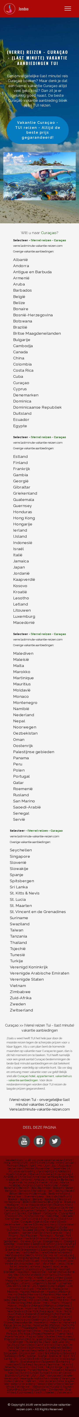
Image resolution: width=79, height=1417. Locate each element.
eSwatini (14, 1232)
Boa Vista (51, 1196)
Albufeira (46, 1174)
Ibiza (60, 1258)
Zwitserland (21, 1010)
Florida (59, 1235)
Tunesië (17, 954)
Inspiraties (26, 1263)
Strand (13, 1361)
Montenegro (25, 702)
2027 (33, 1162)
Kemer (52, 1272)
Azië (55, 1185)
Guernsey (22, 505)
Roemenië (23, 788)
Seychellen (21, 850)
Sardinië (21, 1347)
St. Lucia (18, 899)
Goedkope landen (43, 1244)
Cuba (18, 376)
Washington (55, 1384)
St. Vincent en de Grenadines (38, 911)
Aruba (19, 284)
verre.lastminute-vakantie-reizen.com (38, 245)
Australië (14, 1185)
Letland (20, 604)
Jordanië (21, 573)
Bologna (25, 1199)
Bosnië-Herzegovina (33, 315)
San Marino (24, 801)
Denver (27, 1224)
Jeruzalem (16, 1269)
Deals (62, 1221)
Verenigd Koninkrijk (29, 967)
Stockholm (34, 1358)
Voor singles (66, 1381)
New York (32, 1311)
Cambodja (23, 345)
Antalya (39, 1179)
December (59, 1168)
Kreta (28, 1277)
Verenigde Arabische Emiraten (39, 973)
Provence (48, 1333)
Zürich (37, 1392)
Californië (67, 1207)
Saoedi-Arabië (27, 807)
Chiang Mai (66, 1213)
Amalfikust (11, 1176)
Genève (26, 1241)
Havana (55, 1252)
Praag (36, 1333)
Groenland (12, 1249)
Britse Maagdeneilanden (37, 333)
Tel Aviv (66, 1364)
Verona (18, 1381)
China (18, 358)
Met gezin (35, 1300)
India (19, 1260)
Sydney (27, 1364)
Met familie (19, 1300)
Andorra (21, 265)
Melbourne (58, 1297)
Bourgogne (55, 1202)
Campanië (26, 1210)
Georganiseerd (52, 1241)
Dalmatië (51, 1221)
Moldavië (22, 690)
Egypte (20, 425)
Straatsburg (51, 1358)
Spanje (16, 874)
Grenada (31, 1246)
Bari (50, 1190)
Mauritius (22, 684)
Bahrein (24, 1188)
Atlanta (64, 1182)
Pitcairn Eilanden (62, 1328)
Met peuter (34, 1302)
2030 (59, 1162)
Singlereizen (27, 1353)
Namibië (21, 708)
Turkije (16, 961)
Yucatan (55, 1386)
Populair (48, 1330)
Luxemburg (24, 616)
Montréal (64, 1305)
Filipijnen (32, 1235)
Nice (59, 1311)
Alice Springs (63, 1174)
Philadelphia (29, 1328)
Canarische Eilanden (60, 1210)
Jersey (64, 1266)
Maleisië (21, 659)
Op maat (52, 1319)
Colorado (67, 1216)
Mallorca (64, 1291)
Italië (18, 555)
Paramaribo (40, 1325)
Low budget (57, 1286)
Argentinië (15, 1182)
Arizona (29, 1182)
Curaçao (48, 232)
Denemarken (26, 395)
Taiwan (16, 930)
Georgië (21, 481)
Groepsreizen (29, 1249)
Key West (14, 1274)
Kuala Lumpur (54, 1277)
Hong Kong (24, 518)
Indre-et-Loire (64, 1260)
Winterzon (23, 1386)
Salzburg (13, 1344)
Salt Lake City (61, 1342)
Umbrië (24, 1375)
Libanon (51, 1283)
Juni (47, 1165)
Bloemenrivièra (34, 1196)
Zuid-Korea (23, 1392)
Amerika (25, 1176)
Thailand (18, 942)
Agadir (10, 1174)
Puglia (30, 1336)
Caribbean (34, 1213)
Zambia (28, 1389)
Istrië (70, 1263)
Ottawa (8, 1322)
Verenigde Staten (27, 979)
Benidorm (25, 1193)
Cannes (21, 1213)
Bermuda (40, 1193)
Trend (31, 1370)
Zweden (18, 1004)
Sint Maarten (53, 1353)
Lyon (31, 1288)
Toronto (8, 1370)
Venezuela (11, 1378)
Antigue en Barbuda (32, 271)
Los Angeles (39, 1286)
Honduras (22, 511)
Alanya (21, 1174)
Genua (36, 1241)
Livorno (25, 1286)
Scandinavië (36, 1347)
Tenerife (10, 1367)
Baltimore (44, 1188)
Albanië (20, 259)
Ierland (20, 530)
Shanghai (54, 1350)
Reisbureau (65, 1336)
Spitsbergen (22, 880)
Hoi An (53, 1255)
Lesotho (21, 598)
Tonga (59, 1367)
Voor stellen (11, 1384)
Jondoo (23, 9)
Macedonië (24, 622)
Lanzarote (37, 1280)
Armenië (21, 278)
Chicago (10, 1216)
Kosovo (20, 585)
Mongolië (51, 1305)
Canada (20, 352)
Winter (10, 1386)
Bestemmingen (58, 1193)
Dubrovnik (13, 1230)
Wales (41, 1384)
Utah (42, 1375)
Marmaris (34, 1294)
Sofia (22, 1356)
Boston (26, 1202)
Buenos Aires (62, 1204)
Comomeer (12, 1218)
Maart (23, 1165)
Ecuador (21, 419)
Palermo (55, 1322)
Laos (49, 1280)
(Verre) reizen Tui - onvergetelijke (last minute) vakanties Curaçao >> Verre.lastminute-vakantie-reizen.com (39, 1105)
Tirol (40, 1367)
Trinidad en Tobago (62, 1370)
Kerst (71, 1272)
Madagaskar (61, 1288)
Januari (69, 1162)
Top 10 (69, 1367)
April (32, 1165)
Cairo (43, 1207)
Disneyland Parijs (45, 1224)
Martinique (23, 677)
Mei (40, 1165)
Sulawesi (48, 1361)
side (40, 1353)
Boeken (13, 1199)
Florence (45, 1235)
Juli (54, 1165)
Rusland (21, 794)
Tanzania (18, 936)
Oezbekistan (25, 733)
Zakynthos (14, 1389)
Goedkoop (23, 1244)
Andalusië (12, 1179)
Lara (70, 1280)
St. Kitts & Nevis (25, 893)
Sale (47, 1342)
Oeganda (13, 1316)
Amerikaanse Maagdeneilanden (53, 1176)
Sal (40, 1342)
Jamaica (21, 561)
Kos (20, 1277)
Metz (46, 1302)
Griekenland (25, 493)
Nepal (19, 721)
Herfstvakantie (14, 1255)
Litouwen (22, 610)
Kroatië (20, 592)
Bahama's (10, 1188)
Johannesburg (34, 1269)
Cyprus (20, 389)
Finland (20, 462)
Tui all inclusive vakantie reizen (43, 1160)
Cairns (34, 1207)
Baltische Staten (63, 1188)
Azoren (64, 1185)
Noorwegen (24, 727)
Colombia (22, 364)
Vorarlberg (28, 1384)
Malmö (12, 1294)
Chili (20, 1216)
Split (66, 1356)
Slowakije (19, 868)
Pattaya (55, 1325)
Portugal (21, 776)
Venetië (68, 1375)
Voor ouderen (47, 1381)
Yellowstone (40, 1386)
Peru (17, 764)
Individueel (31, 1260)
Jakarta (22, 1266)
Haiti (25, 1252)
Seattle (66, 1347)
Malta (18, 665)
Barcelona (39, 1190)
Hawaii (66, 1252)
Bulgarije (22, 339)
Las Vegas (11, 1283)
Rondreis (68, 1339)
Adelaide (63, 1171)
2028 (41, 1162)
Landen (24, 1280)
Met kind (63, 1300)
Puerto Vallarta (14, 1336)
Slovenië (18, 862)
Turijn (23, 1372)
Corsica (35, 1218)
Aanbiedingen (46, 1171)
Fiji (22, 1235)
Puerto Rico (64, 1333)
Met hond (49, 1300)
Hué (37, 1258)
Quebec (51, 1336)
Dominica (22, 401)
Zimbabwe (20, 991)
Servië (19, 819)
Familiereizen (54, 1232)
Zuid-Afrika (21, 997)
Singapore (20, 856)
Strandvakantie (30, 1361)
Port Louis (62, 1330)
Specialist (55, 1356)
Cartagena (50, 1213)
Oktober (29, 1168)
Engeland (53, 1230)
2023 (69, 1160)
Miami (55, 1302)
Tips (33, 1367)
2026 (24, 1162)
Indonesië (22, 542)
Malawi (24, 1291)
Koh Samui (50, 1274)
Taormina (53, 1364)
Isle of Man (49, 1263)
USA (34, 1375)
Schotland (53, 1347)
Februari (12, 1165)
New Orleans (15, 1311)
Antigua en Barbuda (59, 1179)
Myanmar (31, 1308)
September (14, 1168)
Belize (19, 302)
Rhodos (9, 1339)
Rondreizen (15, 1342)
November (43, 1168)
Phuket (44, 1328)
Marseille (13, 1297)
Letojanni (38, 1283)
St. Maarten (21, 905)
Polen (19, 770)
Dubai (64, 1227)
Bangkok (10, 1190)
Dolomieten (66, 1224)
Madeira (12, 1291)
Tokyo (49, 1367)
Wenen (69, 1384)
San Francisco (45, 1344)
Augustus (64, 1165)
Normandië (62, 1314)
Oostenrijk (23, 745)
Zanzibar (41, 1389)
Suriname (19, 917)
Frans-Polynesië (48, 1238)
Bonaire (21, 308)
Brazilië (20, 327)
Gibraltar (22, 487)
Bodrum (64, 1196)
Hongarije (22, 524)
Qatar (18, 782)
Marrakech (63, 1294)
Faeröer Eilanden (32, 1232)
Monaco (21, 696)
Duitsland (22, 413)
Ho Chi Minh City (36, 1255)
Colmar (40, 1216)
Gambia (20, 474)
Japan (19, 567)
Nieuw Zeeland (26, 1314)
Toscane (20, 1370)
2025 (15, 1162)
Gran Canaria (65, 1244)
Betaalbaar (15, 1196)
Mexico (11, 1305)
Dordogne (51, 1227)
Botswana (22, 321)
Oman (19, 739)
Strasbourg (66, 1358)
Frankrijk (21, 468)
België (19, 296)
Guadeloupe (48, 1249)
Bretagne (13, 1204)
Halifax (34, 1252)
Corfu (25, 1218)
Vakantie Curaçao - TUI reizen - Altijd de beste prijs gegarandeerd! (37, 130)
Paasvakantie (23, 1322)
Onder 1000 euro (18, 1319)
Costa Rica (23, 370)
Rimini (20, 1339)
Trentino (42, 1370)
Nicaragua (47, 1311)
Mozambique (14, 1308)
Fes (67, 1232)
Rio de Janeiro (36, 1339)
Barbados (22, 290)
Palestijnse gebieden (33, 751)
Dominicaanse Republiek (37, 407)
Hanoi (44, 1252)
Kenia (62, 1272)
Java (55, 1266)
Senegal (21, 813)
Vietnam (18, 985)
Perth (65, 1325)
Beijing (59, 1190)
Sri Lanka (19, 887)
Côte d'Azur (65, 1218)
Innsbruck (11, 1263)
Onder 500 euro (59, 1316)
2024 (7, 1162)
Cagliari (23, 1207)
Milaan (65, 1302)
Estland (20, 456)
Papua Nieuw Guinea (17, 1325)
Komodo (64, 1274)
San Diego (27, 1344)
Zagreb (67, 1386)
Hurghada (48, 1258)
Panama (21, 758)
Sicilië (66, 1350)
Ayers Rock (42, 1185)
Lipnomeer (65, 1283)
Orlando (65, 1319)
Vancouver (54, 1375)
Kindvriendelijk (31, 1274)
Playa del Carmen (20, 1330)
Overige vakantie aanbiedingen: (33, 448)
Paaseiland (41, 1322)
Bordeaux (50, 1199)
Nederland (23, 714)
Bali (33, 1188)
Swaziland (20, 924)
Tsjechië (18, 948)
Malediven (23, 653)
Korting (11, 1277)
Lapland (59, 1280)
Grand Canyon (14, 1246)
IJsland (20, 536)
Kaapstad (23, 1272)
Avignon (27, 1185)
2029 (50, 1162)
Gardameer (11, 1241)
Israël (18, 548)
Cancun (9, 1213)
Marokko (22, 671)
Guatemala (23, 499)
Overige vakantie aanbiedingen (33, 251)
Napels (57, 1308)
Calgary (54, 1207)
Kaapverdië (24, 579)
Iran (37, 1263)
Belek (69, 1190)
